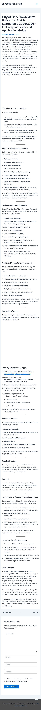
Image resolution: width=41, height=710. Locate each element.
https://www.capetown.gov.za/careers (17, 374)
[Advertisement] (16, 90)
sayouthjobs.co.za (12, 3)
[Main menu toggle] (37, 4)
